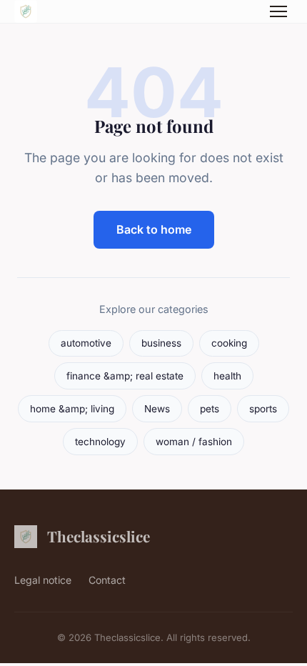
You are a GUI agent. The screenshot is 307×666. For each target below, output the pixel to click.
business (161, 343)
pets (209, 408)
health (227, 376)
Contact (107, 580)
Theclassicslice (98, 536)
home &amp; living (72, 408)
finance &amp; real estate (124, 376)
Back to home (153, 229)
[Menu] (278, 11)
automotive (86, 343)
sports (263, 408)
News (157, 408)
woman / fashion (194, 441)
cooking (229, 343)
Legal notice (42, 580)
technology (100, 441)
